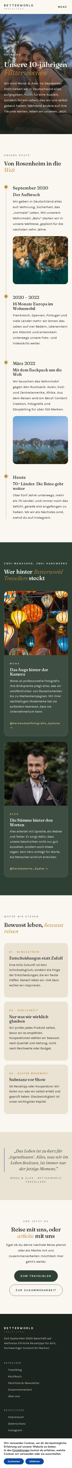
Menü (62, 6)
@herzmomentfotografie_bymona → (35, 725)
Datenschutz (16, 1423)
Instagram (15, 1430)
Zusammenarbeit (20, 1389)
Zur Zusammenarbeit (36, 1290)
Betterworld (19, 7)
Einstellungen (21, 1450)
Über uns (14, 1396)
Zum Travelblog (35, 1276)
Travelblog (15, 1370)
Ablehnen (34, 1461)
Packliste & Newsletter (24, 1383)
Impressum (16, 1417)
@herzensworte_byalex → (29, 868)
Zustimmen (14, 1461)
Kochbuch (15, 1376)
